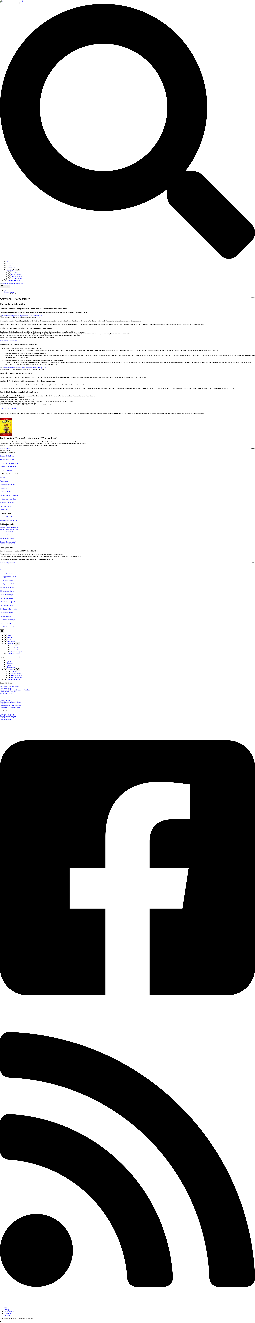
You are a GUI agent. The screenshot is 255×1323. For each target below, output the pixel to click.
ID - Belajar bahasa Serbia (8, 609)
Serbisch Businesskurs (7, 470)
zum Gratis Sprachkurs (7, 563)
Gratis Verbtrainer (5, 719)
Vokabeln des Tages (6, 693)
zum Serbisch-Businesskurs (9, 341)
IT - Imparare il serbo (6, 580)
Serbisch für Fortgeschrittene (9, 463)
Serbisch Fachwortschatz (8, 467)
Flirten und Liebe (5, 492)
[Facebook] (127, 1013)
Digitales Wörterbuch (6, 688)
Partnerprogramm (9, 1311)
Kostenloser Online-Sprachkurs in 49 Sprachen (15, 690)
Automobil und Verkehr (7, 484)
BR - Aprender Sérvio (7, 591)
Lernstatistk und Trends (7, 544)
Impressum (7, 1315)
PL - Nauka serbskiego (7, 620)
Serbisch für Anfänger (7, 459)
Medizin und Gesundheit (8, 499)
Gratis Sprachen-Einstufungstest (10, 706)
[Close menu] (2, 631)
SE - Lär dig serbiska (6, 627)
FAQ (5, 1308)
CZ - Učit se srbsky (6, 594)
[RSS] (127, 1304)
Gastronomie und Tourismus (9, 495)
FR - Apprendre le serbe (7, 577)
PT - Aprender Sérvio (7, 587)
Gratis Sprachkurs (6, 700)
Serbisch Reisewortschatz (8, 526)
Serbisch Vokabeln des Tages (9, 529)
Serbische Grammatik (7, 535)
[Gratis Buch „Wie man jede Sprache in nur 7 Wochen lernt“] (6, 436)
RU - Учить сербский (7, 623)
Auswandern (4, 481)
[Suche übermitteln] (19, 3)
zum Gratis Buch (5, 449)
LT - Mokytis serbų (6, 612)
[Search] (19, 657)
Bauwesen (3, 488)
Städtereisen (4, 510)
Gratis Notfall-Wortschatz (8, 716)
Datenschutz (8, 1313)
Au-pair (2, 477)
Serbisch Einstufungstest (7, 542)
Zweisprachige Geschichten (8, 520)
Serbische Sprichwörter (7, 538)
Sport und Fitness (5, 506)
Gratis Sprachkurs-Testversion (9, 704)
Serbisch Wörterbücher (7, 517)
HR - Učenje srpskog (6, 605)
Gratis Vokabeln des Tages (8, 718)
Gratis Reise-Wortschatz (7, 714)
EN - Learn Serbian (6, 573)
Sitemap (6, 1310)
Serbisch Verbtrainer (6, 531)
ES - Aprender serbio (6, 584)
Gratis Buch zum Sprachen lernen (11, 702)
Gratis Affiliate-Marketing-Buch (10, 707)
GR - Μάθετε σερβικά (7, 602)
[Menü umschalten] (18, 270)
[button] (127, 258)
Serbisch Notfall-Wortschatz (9, 527)
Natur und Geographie (7, 502)
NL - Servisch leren (6, 616)
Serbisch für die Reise (7, 456)
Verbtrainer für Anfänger (7, 692)
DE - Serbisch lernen (6, 598)
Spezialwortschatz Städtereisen (9, 686)
